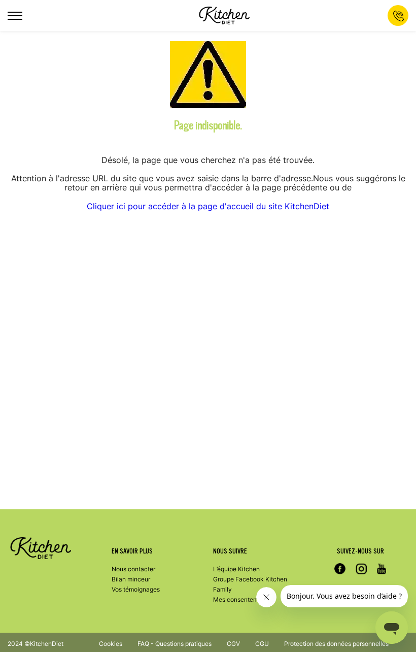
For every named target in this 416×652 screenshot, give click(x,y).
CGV (233, 643)
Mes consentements (241, 599)
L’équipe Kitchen (236, 569)
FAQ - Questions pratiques (174, 643)
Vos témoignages (136, 589)
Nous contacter (133, 569)
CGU (262, 643)
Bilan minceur (131, 579)
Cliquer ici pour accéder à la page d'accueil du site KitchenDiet (208, 206)
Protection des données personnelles (336, 643)
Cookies (110, 643)
